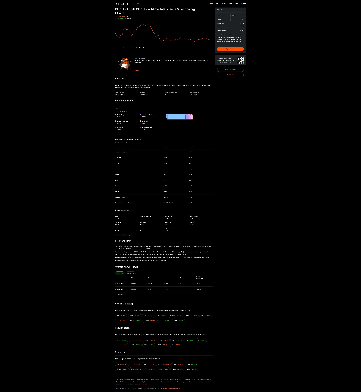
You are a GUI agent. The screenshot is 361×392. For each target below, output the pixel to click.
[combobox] (156, 3)
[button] (116, 48)
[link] (211, 4)
